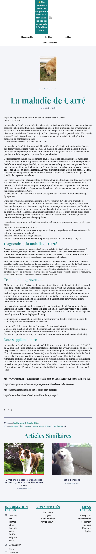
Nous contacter (50, 43)
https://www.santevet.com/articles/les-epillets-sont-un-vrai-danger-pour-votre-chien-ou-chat (47, 378)
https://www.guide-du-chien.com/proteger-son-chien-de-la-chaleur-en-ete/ (39, 384)
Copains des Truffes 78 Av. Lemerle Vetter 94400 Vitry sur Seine (13, 528)
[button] (4, 410)
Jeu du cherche (72, 480)
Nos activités (27, 37)
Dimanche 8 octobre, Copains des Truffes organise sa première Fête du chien (24, 482)
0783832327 (15, 545)
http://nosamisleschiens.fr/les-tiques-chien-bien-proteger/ (30, 389)
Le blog (67, 37)
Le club (48, 37)
